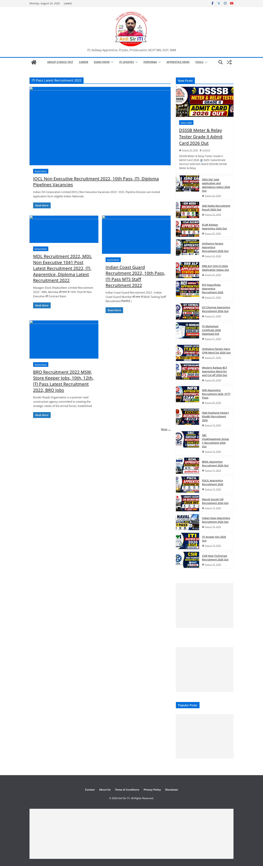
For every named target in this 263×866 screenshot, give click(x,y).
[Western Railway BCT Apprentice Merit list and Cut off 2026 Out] (187, 374)
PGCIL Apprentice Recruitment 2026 (212, 482)
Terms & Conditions (127, 789)
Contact (90, 789)
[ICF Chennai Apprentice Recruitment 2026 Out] (187, 311)
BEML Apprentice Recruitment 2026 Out (215, 463)
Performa (150, 62)
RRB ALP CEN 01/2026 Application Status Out (215, 267)
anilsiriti (206, 150)
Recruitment (41, 171)
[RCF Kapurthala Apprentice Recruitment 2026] (187, 291)
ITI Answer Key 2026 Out (214, 538)
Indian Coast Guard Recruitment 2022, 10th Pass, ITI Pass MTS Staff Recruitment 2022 (135, 276)
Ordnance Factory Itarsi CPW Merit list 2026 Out (216, 350)
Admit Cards (186, 122)
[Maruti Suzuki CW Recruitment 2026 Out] (187, 503)
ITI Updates (126, 62)
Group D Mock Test (60, 62)
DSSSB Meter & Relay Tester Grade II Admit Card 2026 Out (201, 136)
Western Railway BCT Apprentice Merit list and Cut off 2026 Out (214, 371)
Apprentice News (178, 62)
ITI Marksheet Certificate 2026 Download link (211, 330)
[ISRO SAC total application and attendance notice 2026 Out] (187, 187)
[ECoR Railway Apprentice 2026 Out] (187, 229)
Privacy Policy (152, 789)
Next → (166, 429)
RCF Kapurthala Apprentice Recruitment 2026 (212, 288)
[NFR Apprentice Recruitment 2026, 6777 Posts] (187, 396)
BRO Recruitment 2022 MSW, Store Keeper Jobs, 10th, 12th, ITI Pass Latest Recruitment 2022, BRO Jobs (63, 381)
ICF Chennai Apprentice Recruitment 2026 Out (216, 309)
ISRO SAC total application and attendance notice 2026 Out (216, 185)
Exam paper (101, 62)
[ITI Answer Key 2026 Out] (187, 541)
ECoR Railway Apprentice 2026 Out (214, 226)
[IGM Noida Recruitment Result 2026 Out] (187, 210)
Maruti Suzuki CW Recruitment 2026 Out (215, 501)
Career (83, 62)
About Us (105, 789)
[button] (111, 62)
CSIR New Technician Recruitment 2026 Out (215, 557)
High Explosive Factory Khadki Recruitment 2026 (215, 416)
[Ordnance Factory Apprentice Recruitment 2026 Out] (187, 249)
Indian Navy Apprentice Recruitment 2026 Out (216, 519)
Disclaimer (171, 789)
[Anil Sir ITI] (34, 62)
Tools (199, 62)
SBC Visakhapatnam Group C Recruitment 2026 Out (215, 441)
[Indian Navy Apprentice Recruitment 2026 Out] (187, 522)
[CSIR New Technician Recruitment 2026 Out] (187, 560)
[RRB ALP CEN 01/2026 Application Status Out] (187, 270)
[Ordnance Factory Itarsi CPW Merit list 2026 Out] (187, 353)
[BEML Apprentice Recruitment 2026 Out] (187, 466)
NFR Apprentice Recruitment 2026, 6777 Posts (216, 393)
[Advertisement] (204, 605)
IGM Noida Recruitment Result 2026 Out (216, 207)
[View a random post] (229, 62)
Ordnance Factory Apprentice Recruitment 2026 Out (215, 247)
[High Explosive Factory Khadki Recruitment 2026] (187, 419)
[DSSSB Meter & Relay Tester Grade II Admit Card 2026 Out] (204, 102)
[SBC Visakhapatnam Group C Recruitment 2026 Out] (187, 443)
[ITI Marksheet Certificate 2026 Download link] (187, 332)
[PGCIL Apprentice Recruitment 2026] (187, 484)
